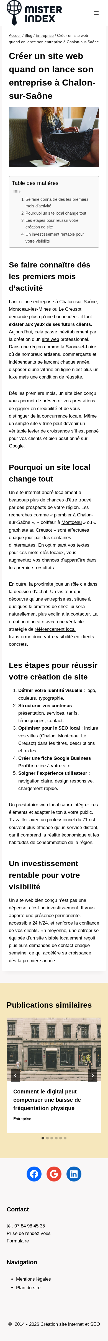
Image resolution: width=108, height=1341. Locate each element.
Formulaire (18, 1241)
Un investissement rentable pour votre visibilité (54, 237)
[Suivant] (92, 1075)
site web (50, 339)
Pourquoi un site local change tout (55, 213)
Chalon (48, 735)
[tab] (43, 1138)
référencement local (55, 629)
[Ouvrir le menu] (96, 13)
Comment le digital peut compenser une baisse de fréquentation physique (47, 1099)
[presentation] (54, 1049)
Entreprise (22, 1119)
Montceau (71, 522)
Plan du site (28, 1287)
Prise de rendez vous (29, 1233)
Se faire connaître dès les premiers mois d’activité (57, 203)
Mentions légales (33, 1279)
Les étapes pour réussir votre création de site (51, 224)
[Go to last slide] (15, 1075)
